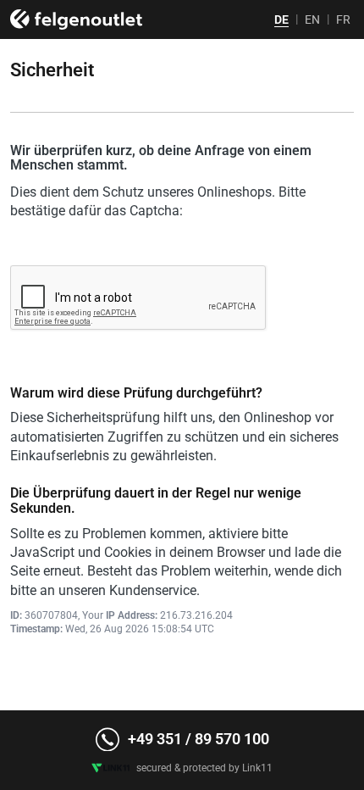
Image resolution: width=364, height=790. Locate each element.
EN (312, 19)
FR (343, 19)
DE (281, 19)
